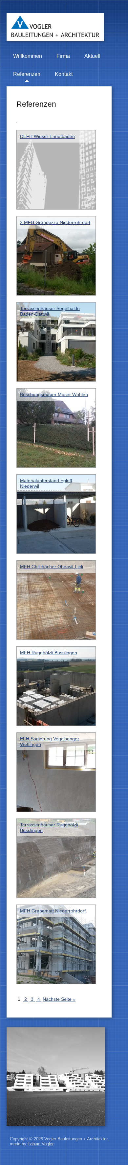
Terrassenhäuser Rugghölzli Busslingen (49, 827)
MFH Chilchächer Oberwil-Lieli (51, 566)
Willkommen (27, 56)
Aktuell (92, 56)
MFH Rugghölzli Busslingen (48, 652)
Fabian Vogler (40, 1143)
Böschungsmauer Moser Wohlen (54, 394)
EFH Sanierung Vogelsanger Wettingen (49, 741)
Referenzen (26, 74)
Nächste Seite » (59, 999)
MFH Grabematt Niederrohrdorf (53, 910)
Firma (63, 56)
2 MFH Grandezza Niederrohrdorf (55, 222)
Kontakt (64, 74)
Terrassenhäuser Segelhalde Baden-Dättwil (50, 311)
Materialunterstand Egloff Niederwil (46, 483)
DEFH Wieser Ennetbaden (47, 136)
